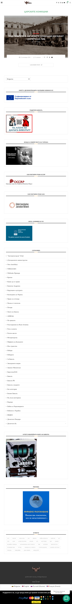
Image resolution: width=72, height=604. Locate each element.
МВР (51, 541)
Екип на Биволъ (36, 41)
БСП (29, 538)
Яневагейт (36, 550)
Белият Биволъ (12, 393)
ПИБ (39, 544)
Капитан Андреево (13, 286)
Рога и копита (12, 329)
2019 (8, 538)
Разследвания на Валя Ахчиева (17, 325)
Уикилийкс (18, 550)
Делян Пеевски (22, 541)
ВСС (59, 538)
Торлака (9, 550)
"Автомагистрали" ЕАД (15, 256)
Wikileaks (22, 538)
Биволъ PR (11, 380)
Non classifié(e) (12, 264)
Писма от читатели (13, 303)
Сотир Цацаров (43, 547)
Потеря (9, 307)
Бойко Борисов (44, 538)
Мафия (56, 541)
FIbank (14, 538)
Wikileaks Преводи (13, 273)
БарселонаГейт (12, 372)
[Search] (70, 2)
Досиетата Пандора (14, 419)
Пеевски (45, 544)
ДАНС (13, 541)
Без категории (12, 389)
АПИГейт (10, 316)
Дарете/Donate (36, 602)
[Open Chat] (66, 598)
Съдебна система (54, 547)
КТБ (37, 541)
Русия (19, 547)
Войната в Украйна (13, 411)
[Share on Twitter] (49, 57)
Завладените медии (13, 363)
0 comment (38, 57)
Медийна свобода (12, 544)
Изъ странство (12, 346)
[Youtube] (64, 2)
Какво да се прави (13, 282)
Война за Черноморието (15, 406)
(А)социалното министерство (17, 260)
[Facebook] (56, 2)
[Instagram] (60, 2)
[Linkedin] (62, 2)
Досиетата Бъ (11, 423)
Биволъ (9, 376)
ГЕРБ (8, 541)
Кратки (9, 277)
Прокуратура (54, 544)
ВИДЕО (10, 415)
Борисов (53, 538)
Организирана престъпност (27, 544)
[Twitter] (58, 2)
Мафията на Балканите (15, 342)
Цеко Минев (27, 550)
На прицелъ (11, 320)
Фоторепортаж (12, 337)
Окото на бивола (13, 312)
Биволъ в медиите (13, 385)
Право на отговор (13, 299)
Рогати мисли (12, 333)
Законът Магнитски (14, 368)
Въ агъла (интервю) (14, 398)
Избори (9, 350)
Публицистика (11, 547)
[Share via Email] (52, 57)
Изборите (10, 355)
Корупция (44, 541)
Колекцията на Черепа (15, 294)
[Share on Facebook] (47, 57)
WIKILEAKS (11, 269)
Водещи (10, 402)
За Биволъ (10, 359)
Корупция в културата (14, 290)
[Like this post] (45, 57)
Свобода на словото (29, 547)
